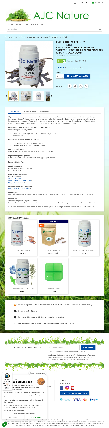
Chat (26, 25)
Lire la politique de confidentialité (14, 410)
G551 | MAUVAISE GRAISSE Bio (19, 181)
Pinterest (86, 86)
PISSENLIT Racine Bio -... (53, 250)
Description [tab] (14, 111)
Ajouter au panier (77, 76)
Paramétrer (13, 417)
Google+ (81, 86)
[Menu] (10, 373)
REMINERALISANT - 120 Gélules (22, 289)
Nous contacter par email (74, 393)
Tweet (75, 86)
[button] (4, 424)
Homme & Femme (37, 25)
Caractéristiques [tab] (29, 111)
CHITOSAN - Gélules (23, 250)
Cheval (11, 25)
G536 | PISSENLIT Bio (16, 183)
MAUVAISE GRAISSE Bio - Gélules (85, 250)
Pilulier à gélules (54, 289)
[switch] (7, 388)
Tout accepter (36, 417)
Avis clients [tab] (44, 111)
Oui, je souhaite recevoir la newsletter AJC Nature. (67, 352)
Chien (18, 25)
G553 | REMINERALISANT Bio (19, 189)
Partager (69, 86)
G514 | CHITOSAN (15, 178)
